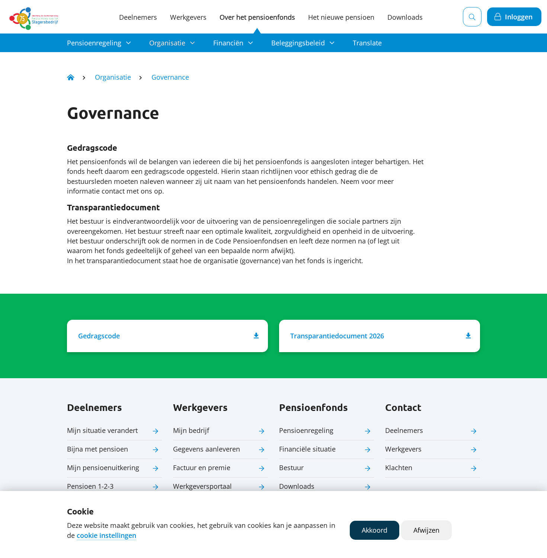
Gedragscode (99, 335)
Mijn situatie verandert (102, 430)
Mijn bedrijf (191, 430)
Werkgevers (188, 17)
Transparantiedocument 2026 (337, 335)
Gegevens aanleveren (206, 448)
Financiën (228, 42)
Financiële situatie (307, 448)
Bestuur (291, 467)
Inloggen (518, 16)
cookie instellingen (106, 535)
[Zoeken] (472, 16)
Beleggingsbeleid (298, 42)
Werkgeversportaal (202, 486)
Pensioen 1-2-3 (90, 486)
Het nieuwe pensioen (341, 17)
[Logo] (35, 17)
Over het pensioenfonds (257, 17)
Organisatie (167, 42)
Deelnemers (138, 17)
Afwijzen (426, 530)
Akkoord (374, 530)
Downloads (405, 17)
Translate (367, 42)
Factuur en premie (201, 467)
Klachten (398, 467)
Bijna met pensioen (97, 448)
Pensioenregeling (94, 42)
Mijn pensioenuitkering (103, 467)
